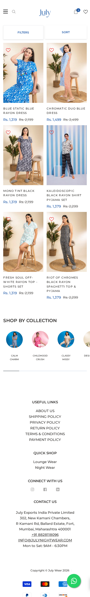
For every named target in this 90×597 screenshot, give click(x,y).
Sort (66, 32)
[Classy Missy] (66, 346)
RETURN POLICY (45, 428)
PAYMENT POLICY (45, 439)
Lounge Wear (45, 462)
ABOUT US (45, 411)
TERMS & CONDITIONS (45, 434)
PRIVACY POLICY (45, 422)
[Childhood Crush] (40, 346)
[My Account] (68, 11)
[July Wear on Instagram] (32, 489)
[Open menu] (4, 11)
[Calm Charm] (14, 346)
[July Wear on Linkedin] (58, 489)
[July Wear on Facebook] (45, 489)
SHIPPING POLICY (45, 416)
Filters (23, 32)
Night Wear (45, 467)
